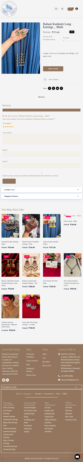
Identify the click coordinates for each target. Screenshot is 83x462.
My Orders (46, 362)
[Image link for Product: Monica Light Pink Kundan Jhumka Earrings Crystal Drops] (10, 265)
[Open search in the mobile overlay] (62, 9)
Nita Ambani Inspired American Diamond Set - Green (72, 283)
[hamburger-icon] (56, 8)
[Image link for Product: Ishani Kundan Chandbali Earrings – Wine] (31, 226)
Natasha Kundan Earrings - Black (10, 243)
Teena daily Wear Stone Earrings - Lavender (29, 323)
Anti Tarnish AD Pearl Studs (50, 282)
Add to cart (53, 69)
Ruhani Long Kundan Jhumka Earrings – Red (29, 282)
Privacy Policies (32, 361)
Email (5, 161)
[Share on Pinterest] (61, 88)
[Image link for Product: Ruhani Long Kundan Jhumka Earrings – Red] (31, 265)
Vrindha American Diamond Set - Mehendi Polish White (9, 324)
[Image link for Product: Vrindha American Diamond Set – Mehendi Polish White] (10, 306)
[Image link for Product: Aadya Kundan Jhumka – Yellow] (52, 226)
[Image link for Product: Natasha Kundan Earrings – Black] (10, 226)
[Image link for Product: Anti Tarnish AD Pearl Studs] (52, 265)
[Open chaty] (77, 456)
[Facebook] (3, 380)
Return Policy (31, 375)
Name (5, 150)
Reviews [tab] (41, 97)
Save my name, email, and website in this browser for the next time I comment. (30, 176)
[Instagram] (7, 380)
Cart (44, 358)
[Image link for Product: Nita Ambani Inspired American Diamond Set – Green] (72, 265)
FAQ (28, 364)
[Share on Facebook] (49, 88)
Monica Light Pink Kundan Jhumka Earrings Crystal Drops (10, 283)
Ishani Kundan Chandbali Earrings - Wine (30, 243)
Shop (44, 354)
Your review (7, 133)
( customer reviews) (49, 39)
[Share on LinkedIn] (57, 88)
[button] (41, 190)
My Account (47, 366)
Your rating (7, 123)
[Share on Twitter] (53, 88)
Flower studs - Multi (70, 221)
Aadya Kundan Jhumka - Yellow (51, 243)
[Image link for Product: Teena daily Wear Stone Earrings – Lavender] (31, 306)
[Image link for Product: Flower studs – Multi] (72, 215)
